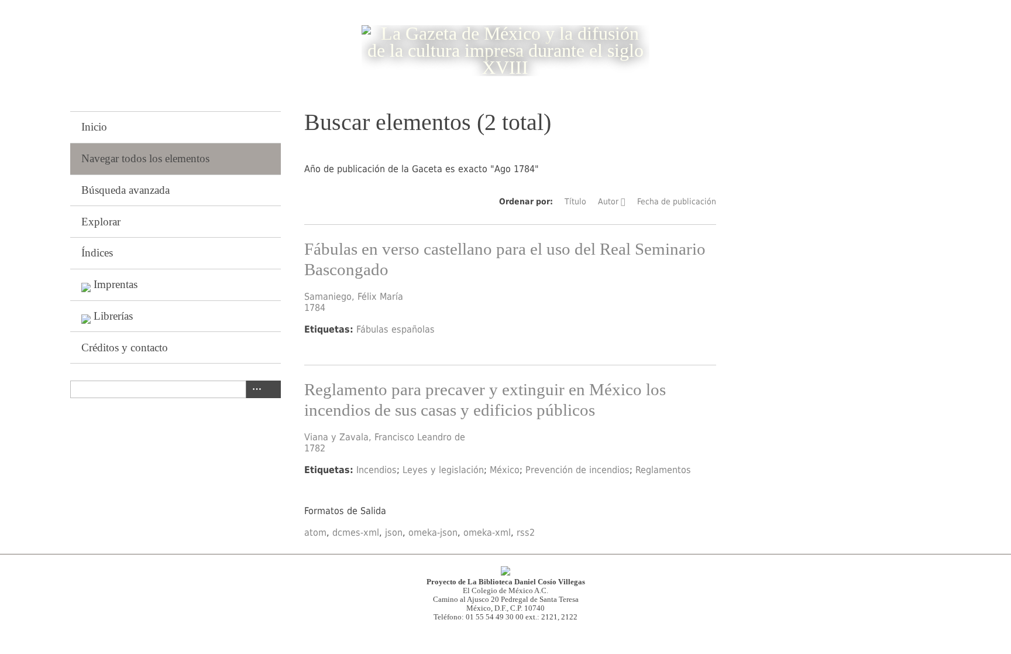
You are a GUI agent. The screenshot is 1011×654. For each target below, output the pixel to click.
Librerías (113, 316)
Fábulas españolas (395, 329)
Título (575, 201)
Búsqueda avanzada (125, 190)
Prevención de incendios (577, 469)
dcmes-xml (355, 532)
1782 (314, 448)
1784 (314, 307)
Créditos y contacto (124, 347)
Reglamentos (663, 469)
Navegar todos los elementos (145, 158)
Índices (97, 252)
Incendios (376, 469)
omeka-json (433, 532)
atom (315, 532)
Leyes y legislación (443, 469)
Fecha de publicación (676, 201)
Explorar (101, 221)
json (394, 532)
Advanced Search (254, 389)
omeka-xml (487, 532)
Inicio (94, 127)
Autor (608, 201)
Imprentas (115, 284)
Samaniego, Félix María (353, 296)
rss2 (526, 532)
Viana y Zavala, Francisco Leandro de (384, 437)
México (505, 469)
